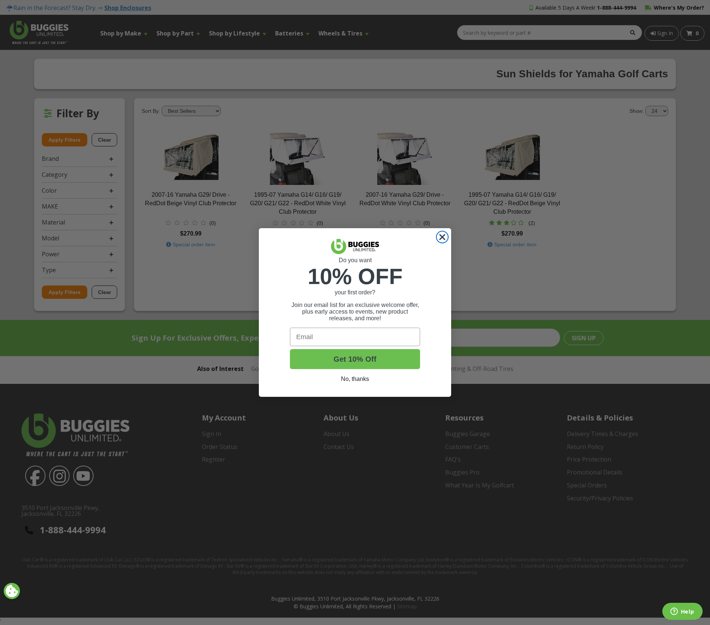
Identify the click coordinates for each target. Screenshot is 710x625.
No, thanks (355, 379)
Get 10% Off (355, 359)
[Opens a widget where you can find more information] (682, 612)
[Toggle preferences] (12, 591)
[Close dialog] (442, 237)
